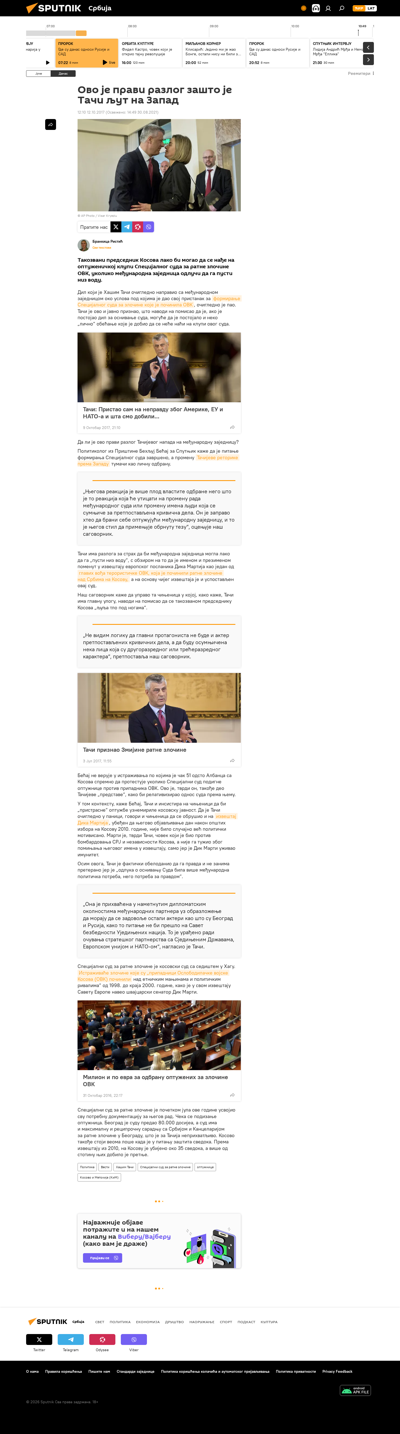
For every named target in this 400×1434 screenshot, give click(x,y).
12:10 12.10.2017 (91, 112)
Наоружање (201, 1321)
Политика (87, 1167)
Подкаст (246, 1321)
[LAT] (371, 8)
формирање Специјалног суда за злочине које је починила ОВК (160, 301)
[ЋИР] (359, 8)
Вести (105, 1167)
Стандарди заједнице (136, 1371)
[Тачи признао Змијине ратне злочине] (159, 708)
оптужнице (205, 1167)
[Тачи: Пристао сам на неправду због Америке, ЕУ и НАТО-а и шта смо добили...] (159, 367)
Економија (148, 1321)
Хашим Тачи (125, 1167)
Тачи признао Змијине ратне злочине (134, 749)
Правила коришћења (63, 1371)
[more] (232, 427)
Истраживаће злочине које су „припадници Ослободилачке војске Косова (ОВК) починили (153, 976)
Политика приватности (296, 1371)
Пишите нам (99, 1371)
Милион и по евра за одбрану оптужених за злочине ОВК (155, 1080)
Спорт (226, 1321)
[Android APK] (355, 1391)
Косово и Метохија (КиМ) (99, 1177)
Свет (99, 1321)
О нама (32, 1371)
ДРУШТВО (174, 1321)
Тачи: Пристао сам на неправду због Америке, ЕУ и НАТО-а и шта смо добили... (153, 413)
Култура (269, 1321)
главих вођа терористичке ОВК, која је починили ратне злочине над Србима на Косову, (151, 576)
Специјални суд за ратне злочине (165, 1167)
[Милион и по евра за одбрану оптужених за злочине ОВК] (159, 1035)
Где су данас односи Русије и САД (83, 51)
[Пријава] (328, 8)
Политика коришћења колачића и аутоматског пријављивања (215, 1371)
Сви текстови (102, 247)
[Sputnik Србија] (55, 15)
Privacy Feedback (337, 1371)
